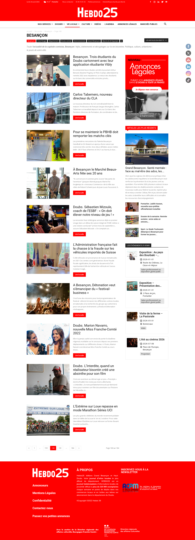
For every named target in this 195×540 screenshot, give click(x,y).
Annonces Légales (127, 24)
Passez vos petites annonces (51, 516)
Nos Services (44, 24)
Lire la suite (79, 84)
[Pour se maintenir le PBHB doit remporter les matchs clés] (48, 145)
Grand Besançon (94, 41)
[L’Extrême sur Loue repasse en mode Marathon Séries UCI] (48, 420)
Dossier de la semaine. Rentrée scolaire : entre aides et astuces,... (154, 219)
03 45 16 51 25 (80, 2)
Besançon (48, 31)
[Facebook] (150, 2)
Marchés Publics (148, 24)
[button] (165, 24)
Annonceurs (40, 485)
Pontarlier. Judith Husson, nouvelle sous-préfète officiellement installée (152, 206)
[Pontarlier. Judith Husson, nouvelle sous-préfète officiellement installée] (132, 207)
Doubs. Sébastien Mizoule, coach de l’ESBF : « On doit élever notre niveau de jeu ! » (94, 211)
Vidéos (97, 24)
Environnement (79, 41)
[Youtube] (166, 2)
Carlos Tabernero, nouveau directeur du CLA (92, 96)
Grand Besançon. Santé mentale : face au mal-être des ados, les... (145, 169)
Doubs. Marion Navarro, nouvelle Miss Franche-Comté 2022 (95, 329)
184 (72, 448)
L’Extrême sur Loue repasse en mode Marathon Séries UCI (95, 408)
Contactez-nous (42, 508)
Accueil (29, 31)
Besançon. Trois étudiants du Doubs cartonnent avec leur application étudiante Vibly (94, 60)
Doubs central (66, 41)
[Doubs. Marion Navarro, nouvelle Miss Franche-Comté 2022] (48, 339)
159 (46, 448)
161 (60, 448)
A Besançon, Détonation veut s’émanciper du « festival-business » (94, 289)
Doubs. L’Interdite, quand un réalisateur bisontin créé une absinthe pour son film (93, 370)
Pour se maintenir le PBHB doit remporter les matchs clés (95, 134)
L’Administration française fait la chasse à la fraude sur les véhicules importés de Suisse (95, 248)
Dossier (59, 24)
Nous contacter (67, 2)
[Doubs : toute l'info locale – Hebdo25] (97, 12)
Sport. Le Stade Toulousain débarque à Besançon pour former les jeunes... (152, 232)
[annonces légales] (146, 119)
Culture (86, 24)
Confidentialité (41, 500)
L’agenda (109, 24)
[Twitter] (162, 2)
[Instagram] (154, 2)
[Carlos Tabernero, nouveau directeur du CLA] (48, 108)
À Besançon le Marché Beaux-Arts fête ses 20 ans (95, 171)
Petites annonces (94, 2)
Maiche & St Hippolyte (110, 41)
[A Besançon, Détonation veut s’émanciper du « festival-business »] (48, 298)
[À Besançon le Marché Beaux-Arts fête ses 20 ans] (48, 183)
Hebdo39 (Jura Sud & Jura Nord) (114, 2)
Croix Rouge (41, 41)
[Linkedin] (158, 2)
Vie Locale (72, 24)
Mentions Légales (44, 493)
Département (54, 41)
